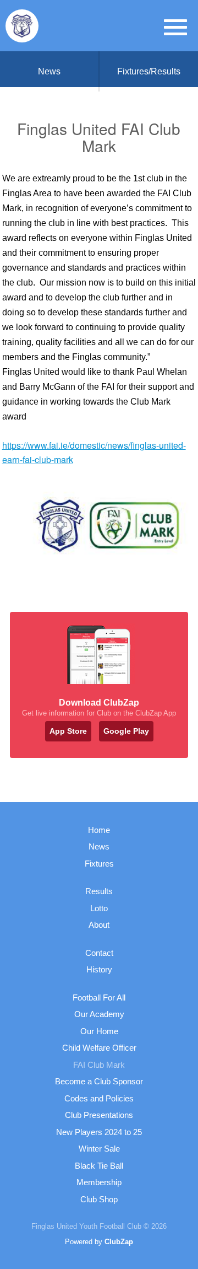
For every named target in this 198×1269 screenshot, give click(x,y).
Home (99, 830)
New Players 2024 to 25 (99, 1132)
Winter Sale (99, 1148)
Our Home (99, 1031)
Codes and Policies (99, 1098)
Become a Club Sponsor (99, 1081)
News (49, 71)
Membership (99, 1182)
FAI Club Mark (99, 1064)
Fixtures (99, 863)
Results (99, 891)
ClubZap (119, 1242)
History (99, 969)
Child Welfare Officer (99, 1047)
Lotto (99, 908)
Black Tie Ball (99, 1165)
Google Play (126, 731)
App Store (68, 731)
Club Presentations (99, 1115)
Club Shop (99, 1199)
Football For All (99, 997)
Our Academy (99, 1014)
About (99, 924)
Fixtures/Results (148, 71)
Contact (99, 953)
